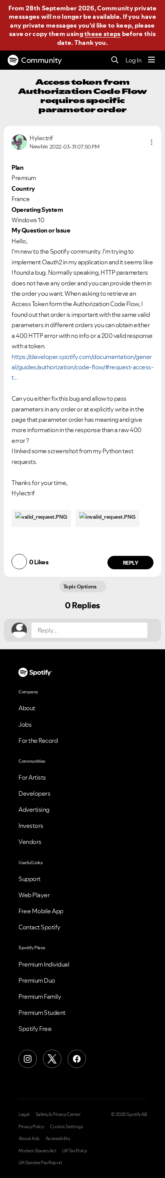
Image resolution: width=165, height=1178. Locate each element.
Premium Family (39, 996)
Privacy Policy (31, 1127)
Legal (24, 1114)
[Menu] (151, 60)
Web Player (34, 895)
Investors (30, 825)
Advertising (34, 809)
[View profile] (19, 141)
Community (41, 60)
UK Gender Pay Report (40, 1163)
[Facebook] (77, 1059)
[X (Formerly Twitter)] (52, 1059)
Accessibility (58, 1138)
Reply (131, 563)
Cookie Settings (66, 1127)
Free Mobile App (40, 911)
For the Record (38, 740)
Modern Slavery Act (37, 1151)
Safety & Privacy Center (58, 1114)
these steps (102, 33)
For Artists (32, 777)
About (26, 708)
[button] (151, 142)
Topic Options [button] (80, 586)
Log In (133, 60)
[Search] (115, 60)
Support (29, 879)
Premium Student (42, 1012)
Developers (34, 793)
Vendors (29, 841)
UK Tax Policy (74, 1151)
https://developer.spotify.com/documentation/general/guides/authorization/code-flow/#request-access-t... (82, 367)
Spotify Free (34, 1028)
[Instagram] (27, 1059)
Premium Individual (43, 964)
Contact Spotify (39, 927)
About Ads (29, 1138)
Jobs (24, 724)
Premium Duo (36, 980)
